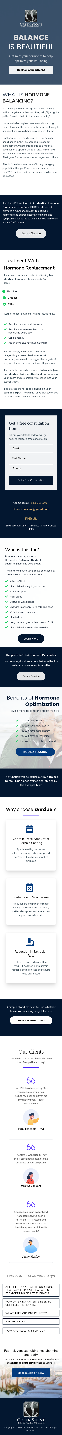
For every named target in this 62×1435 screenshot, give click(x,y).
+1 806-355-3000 (38, 502)
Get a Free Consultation (31, 480)
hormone (22, 563)
